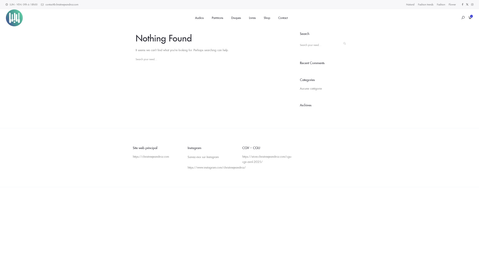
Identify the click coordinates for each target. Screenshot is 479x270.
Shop (267, 18)
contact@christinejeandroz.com (61, 4)
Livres (252, 18)
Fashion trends (425, 4)
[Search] (143, 68)
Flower (452, 4)
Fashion (441, 4)
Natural (410, 4)
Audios (199, 18)
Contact (283, 18)
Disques (236, 18)
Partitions (217, 18)
